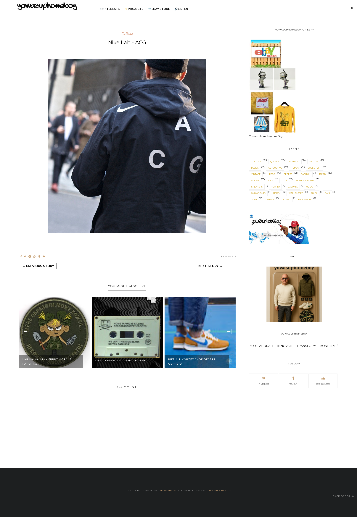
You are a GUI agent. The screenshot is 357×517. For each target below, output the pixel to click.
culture (127, 33)
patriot (269, 199)
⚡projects (133, 9)
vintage (255, 174)
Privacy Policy (219, 490)
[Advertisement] (294, 424)
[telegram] (29, 256)
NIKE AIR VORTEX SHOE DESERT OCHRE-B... (192, 361)
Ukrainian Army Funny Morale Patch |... (46, 361)
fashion (306, 174)
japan (322, 174)
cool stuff (314, 168)
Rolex (314, 193)
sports (288, 174)
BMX (327, 193)
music (309, 186)
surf (254, 199)
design (255, 168)
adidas (255, 180)
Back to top (342, 496)
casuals (293, 186)
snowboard (258, 193)
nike (270, 180)
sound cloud (323, 384)
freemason (304, 199)
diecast (286, 199)
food (272, 174)
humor (295, 168)
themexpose (167, 490)
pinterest (264, 384)
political (294, 161)
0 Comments (227, 256)
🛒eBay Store (159, 9)
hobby (277, 193)
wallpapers (296, 193)
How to (275, 186)
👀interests (110, 9)
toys (284, 180)
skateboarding (305, 180)
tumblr (293, 384)
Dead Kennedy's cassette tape (120, 360)
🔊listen (181, 9)
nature (313, 161)
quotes (274, 161)
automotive (275, 168)
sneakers (257, 186)
